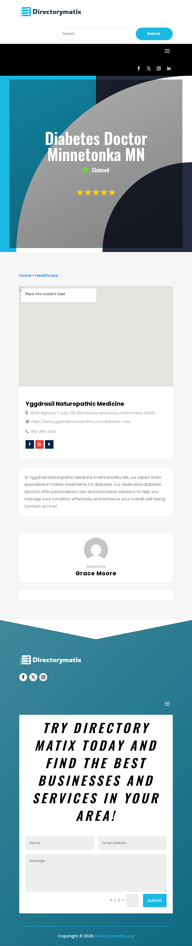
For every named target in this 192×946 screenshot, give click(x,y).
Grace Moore (96, 573)
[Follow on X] (149, 68)
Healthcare (46, 275)
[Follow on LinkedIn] (169, 68)
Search (153, 33)
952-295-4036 (43, 431)
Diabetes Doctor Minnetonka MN (96, 146)
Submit (155, 900)
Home (25, 275)
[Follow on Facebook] (139, 68)
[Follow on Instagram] (159, 68)
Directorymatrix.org (114, 936)
